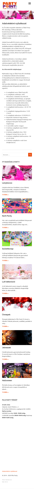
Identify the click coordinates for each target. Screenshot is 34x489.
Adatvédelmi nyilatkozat (9, 471)
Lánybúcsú (7, 183)
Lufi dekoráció (8, 282)
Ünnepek (6, 314)
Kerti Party (7, 216)
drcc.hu (6, 481)
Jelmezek (6, 347)
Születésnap (7, 249)
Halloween (7, 380)
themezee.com (8, 479)
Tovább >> (5, 194)
